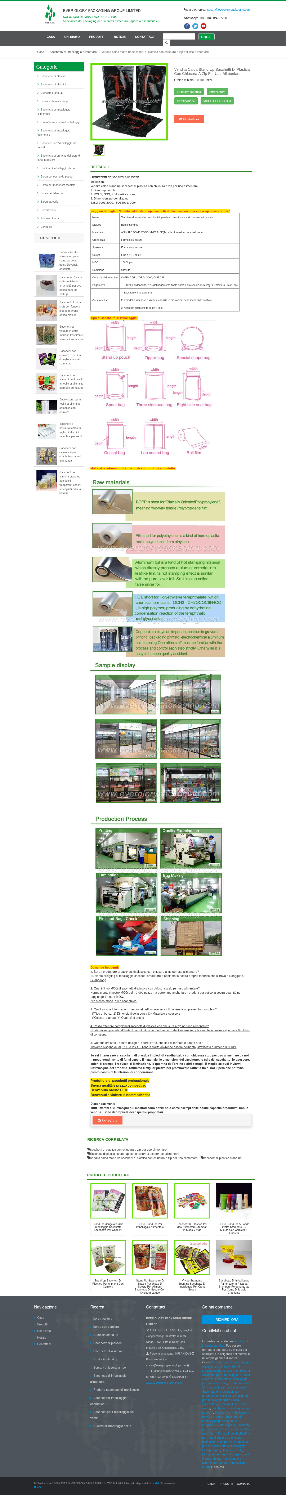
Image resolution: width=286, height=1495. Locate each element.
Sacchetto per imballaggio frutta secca (225, 1397)
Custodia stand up (52, 93)
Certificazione (186, 101)
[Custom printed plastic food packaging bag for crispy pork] (234, 1257)
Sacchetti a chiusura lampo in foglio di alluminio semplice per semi (70, 430)
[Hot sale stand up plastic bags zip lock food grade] (98, 149)
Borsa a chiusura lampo (55, 101)
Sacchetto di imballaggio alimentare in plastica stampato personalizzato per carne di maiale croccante (234, 1286)
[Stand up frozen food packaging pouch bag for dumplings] (108, 1200)
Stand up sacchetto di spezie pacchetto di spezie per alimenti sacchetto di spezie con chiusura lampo (150, 1286)
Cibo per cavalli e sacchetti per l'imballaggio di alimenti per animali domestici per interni (226, 1460)
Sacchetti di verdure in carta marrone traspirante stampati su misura (71, 332)
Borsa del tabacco (52, 193)
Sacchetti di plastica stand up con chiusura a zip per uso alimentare (134, 1153)
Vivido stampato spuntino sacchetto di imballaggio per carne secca (192, 1284)
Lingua (205, 37)
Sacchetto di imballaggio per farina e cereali (224, 1381)
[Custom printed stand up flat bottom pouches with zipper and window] (234, 1200)
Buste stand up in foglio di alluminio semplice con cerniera (70, 405)
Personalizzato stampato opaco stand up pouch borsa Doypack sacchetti (69, 260)
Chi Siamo (72, 37)
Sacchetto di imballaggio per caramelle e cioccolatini (221, 1393)
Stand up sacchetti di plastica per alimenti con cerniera (108, 1283)
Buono (38, 1487)
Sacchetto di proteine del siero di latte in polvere (58, 157)
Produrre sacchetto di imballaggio (61, 122)
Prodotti (96, 37)
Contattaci (144, 37)
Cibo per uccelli (232, 1450)
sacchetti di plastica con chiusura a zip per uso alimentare (128, 1149)
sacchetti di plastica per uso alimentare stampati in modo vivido (192, 1227)
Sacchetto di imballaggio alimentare (73, 52)
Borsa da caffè (49, 201)
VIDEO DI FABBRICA (217, 101)
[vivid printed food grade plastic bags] (192, 1200)
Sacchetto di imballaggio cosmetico (53, 132)
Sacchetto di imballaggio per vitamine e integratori (222, 1420)
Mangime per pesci (215, 1454)
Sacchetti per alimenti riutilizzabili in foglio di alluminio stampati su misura (71, 381)
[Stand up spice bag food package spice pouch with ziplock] (150, 1257)
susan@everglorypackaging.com (229, 9)
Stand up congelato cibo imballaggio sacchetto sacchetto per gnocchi (108, 1227)
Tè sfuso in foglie (227, 1433)
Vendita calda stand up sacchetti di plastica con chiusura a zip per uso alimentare (144, 1158)
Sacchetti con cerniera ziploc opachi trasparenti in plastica (70, 454)
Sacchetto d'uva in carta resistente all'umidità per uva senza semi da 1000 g (70, 285)
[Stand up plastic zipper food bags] (108, 1257)
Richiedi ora (190, 119)
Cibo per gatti (211, 1450)
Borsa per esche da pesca (56, 176)
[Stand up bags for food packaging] (150, 1200)
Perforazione (48, 210)
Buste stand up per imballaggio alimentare (150, 1225)
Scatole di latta (50, 218)
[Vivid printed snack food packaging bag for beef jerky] (192, 1257)
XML (157, 1483)
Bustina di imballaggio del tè (58, 168)
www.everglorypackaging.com (164, 1383)
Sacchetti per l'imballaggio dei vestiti (57, 145)
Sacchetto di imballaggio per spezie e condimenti (226, 1368)
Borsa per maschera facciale (58, 185)
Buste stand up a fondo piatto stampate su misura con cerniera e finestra (234, 1228)
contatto (243, 1483)
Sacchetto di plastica (53, 76)
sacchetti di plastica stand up (223, 1158)
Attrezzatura (217, 92)
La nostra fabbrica (189, 92)
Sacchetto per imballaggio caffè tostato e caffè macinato (226, 1429)
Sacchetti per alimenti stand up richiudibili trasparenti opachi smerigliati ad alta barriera (70, 482)
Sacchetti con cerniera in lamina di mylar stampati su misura (70, 357)
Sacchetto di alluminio (54, 84)
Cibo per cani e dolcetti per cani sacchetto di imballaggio (225, 1444)
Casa (51, 37)
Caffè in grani (226, 1425)
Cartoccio (46, 227)
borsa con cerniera (106, 1326)
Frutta (233, 1383)
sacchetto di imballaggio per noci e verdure (226, 1385)
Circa (211, 1483)
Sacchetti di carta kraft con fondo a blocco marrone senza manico (70, 308)
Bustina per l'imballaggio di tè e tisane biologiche (226, 1437)
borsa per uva (102, 1318)
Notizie (120, 37)
